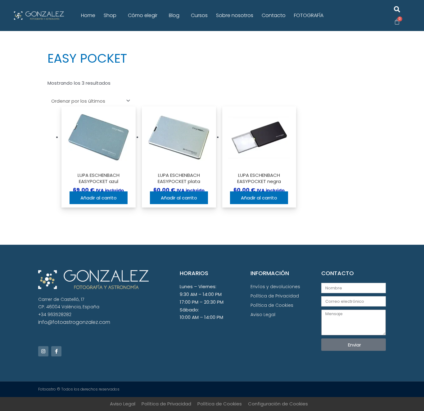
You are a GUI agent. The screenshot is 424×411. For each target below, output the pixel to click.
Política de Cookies (219, 403)
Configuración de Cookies (278, 403)
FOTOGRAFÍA (308, 15)
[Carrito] (397, 22)
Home (88, 15)
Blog (174, 15)
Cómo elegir (142, 15)
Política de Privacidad (166, 403)
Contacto (274, 15)
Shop (110, 15)
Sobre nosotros (234, 15)
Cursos (199, 15)
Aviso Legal (122, 403)
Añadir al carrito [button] (98, 197)
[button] (112, 15)
